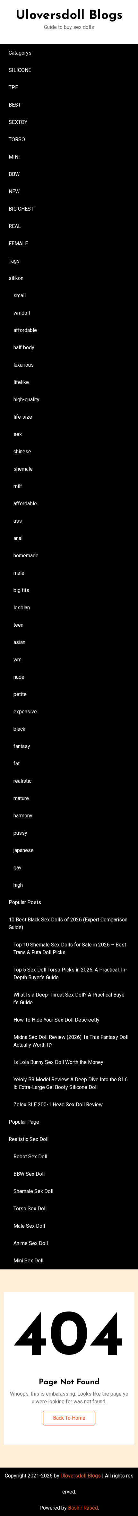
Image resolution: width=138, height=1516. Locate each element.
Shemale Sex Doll (33, 1191)
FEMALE (18, 243)
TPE (13, 87)
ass (17, 521)
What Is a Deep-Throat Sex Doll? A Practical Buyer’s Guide (69, 999)
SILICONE (20, 70)
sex (17, 434)
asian (19, 642)
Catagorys (20, 53)
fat (16, 764)
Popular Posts (25, 902)
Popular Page (24, 1122)
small (19, 295)
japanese (23, 850)
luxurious (23, 365)
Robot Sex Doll (30, 1157)
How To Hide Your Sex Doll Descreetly (56, 1020)
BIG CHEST (21, 209)
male (18, 573)
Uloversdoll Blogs (69, 15)
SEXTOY (18, 122)
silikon (16, 278)
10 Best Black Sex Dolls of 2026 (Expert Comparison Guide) (68, 923)
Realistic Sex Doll (28, 1139)
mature (21, 798)
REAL (15, 226)
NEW (14, 191)
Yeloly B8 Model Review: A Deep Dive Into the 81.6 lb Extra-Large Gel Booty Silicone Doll (70, 1083)
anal (17, 538)
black (19, 729)
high (18, 885)
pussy (20, 833)
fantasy (21, 746)
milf (17, 486)
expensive (25, 712)
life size (22, 417)
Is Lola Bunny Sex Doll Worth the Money (58, 1062)
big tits (21, 590)
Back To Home (69, 1418)
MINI (14, 157)
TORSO (17, 139)
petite (20, 694)
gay (17, 868)
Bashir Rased (83, 1508)
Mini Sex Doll (28, 1261)
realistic (22, 781)
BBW (14, 174)
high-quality (26, 399)
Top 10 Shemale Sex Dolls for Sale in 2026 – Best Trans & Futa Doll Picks (69, 948)
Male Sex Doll (29, 1226)
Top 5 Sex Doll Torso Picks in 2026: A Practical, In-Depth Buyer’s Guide (70, 973)
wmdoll (21, 313)
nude (18, 677)
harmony (22, 816)
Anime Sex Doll (30, 1243)
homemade (26, 556)
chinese (22, 452)
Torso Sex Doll (30, 1209)
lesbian (21, 608)
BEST (15, 105)
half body (23, 347)
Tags (14, 261)
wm (17, 660)
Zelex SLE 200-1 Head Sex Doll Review (58, 1105)
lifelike (21, 382)
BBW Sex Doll (29, 1174)
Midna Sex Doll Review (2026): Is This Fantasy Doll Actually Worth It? (70, 1041)
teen (18, 625)
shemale (23, 469)
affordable (25, 330)
